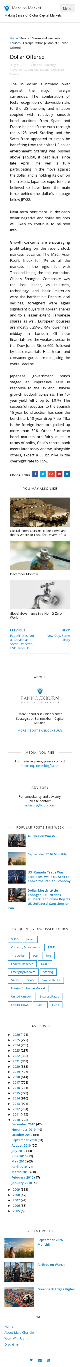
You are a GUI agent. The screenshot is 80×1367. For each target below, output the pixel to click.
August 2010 (22, 1145)
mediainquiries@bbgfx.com (40, 766)
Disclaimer (12, 1344)
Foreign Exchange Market (40, 43)
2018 (17, 1077)
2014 (17, 1098)
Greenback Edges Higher (56, 1289)
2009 (17, 1189)
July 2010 (19, 1151)
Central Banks (51, 980)
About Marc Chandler (19, 1332)
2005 (17, 1211)
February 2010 (23, 1177)
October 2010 (22, 1135)
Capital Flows (20, 1005)
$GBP (45, 964)
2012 (17, 1109)
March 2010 (21, 1172)
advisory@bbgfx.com (40, 805)
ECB (35, 956)
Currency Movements (46, 38)
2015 (17, 1093)
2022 (17, 1056)
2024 (17, 1045)
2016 (17, 1088)
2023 (17, 1050)
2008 (17, 1195)
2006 (17, 1205)
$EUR (51, 947)
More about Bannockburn (40, 730)
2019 (17, 1072)
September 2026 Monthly (47, 854)
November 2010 (24, 1129)
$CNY (55, 1005)
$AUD (15, 980)
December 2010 (24, 1124)
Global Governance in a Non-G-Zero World (36, 615)
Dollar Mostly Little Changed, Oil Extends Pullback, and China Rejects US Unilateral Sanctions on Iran (39, 899)
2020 (17, 1066)
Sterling (48, 972)
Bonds (24, 38)
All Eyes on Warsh (41, 836)
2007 (17, 1200)
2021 (17, 1061)
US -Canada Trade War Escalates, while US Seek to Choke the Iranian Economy (49, 876)
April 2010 (20, 1166)
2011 (17, 1114)
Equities (15, 43)
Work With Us (14, 1338)
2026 (17, 1034)
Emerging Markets (23, 972)
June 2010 (19, 1156)
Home (14, 38)
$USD (15, 939)
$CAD (30, 980)
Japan (30, 939)
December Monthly (24, 574)
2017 (17, 1082)
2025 (17, 1040)
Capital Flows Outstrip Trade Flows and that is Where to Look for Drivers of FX (38, 533)
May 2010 (19, 1161)
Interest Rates (49, 996)
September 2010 (25, 1140)
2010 (17, 1120)
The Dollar (18, 956)
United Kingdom (21, 996)
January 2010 (22, 1183)
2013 (17, 1103)
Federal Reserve (22, 964)
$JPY (48, 956)
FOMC (40, 1005)
